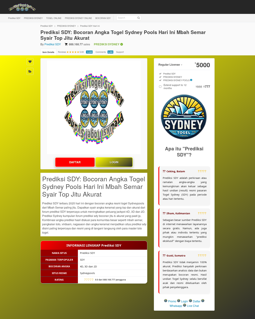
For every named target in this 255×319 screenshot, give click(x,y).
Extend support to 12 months (187, 86)
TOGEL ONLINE (53, 17)
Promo (172, 301)
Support (120, 51)
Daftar (75, 162)
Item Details (48, 52)
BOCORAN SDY (103, 17)
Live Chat (192, 306)
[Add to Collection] (30, 71)
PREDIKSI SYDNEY (33, 17)
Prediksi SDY (14, 17)
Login (114, 162)
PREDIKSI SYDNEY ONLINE (78, 17)
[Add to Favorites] (30, 61)
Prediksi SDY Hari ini (90, 25)
